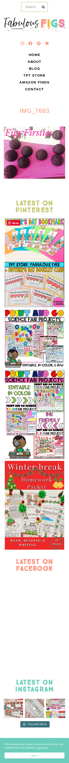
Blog (34, 68)
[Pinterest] (38, 44)
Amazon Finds (34, 82)
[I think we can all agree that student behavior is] (13, 708)
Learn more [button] (41, 747)
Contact (34, 89)
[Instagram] (22, 44)
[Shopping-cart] (47, 44)
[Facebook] (30, 44)
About (34, 62)
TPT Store (34, 75)
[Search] (43, 7)
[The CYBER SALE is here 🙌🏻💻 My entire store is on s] (55, 708)
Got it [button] (34, 755)
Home (34, 55)
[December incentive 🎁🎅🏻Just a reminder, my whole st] (34, 708)
